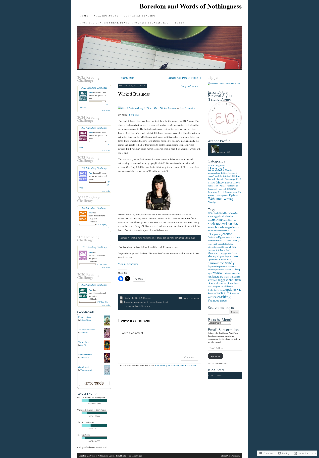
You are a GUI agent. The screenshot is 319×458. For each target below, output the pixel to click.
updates (230, 289)
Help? (238, 179)
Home (84, 15)
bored (219, 227)
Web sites (215, 198)
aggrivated (220, 216)
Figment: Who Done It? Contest (184, 77)
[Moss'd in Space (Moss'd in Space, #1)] (107, 324)
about (210, 216)
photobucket (219, 269)
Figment (222, 237)
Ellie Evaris (84, 332)
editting (218, 234)
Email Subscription (223, 329)
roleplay (236, 273)
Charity (228, 169)
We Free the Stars (85, 354)
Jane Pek (83, 345)
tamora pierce (225, 283)
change (227, 227)
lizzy (143, 305)
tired (237, 283)
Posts (179, 22)
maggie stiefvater (229, 253)
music (210, 185)
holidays (231, 244)
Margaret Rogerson (225, 256)
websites (235, 293)
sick (238, 276)
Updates (233, 195)
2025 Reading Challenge (94, 87)
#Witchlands (213, 212)
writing (224, 296)
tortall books (227, 286)
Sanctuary (217, 276)
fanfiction (213, 237)
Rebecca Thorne (85, 320)
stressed (212, 280)
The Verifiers (83, 342)
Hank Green (218, 243)
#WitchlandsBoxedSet (228, 212)
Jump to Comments (189, 86)
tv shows (221, 289)
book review (149, 302)
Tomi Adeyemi (214, 286)
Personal (222, 188)
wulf (149, 305)
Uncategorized (221, 195)
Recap (237, 269)
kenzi (137, 305)
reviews (227, 273)
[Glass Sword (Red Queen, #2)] (107, 374)
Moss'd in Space (84, 317)
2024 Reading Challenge (94, 127)
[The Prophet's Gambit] (107, 337)
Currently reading (139, 15)
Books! (138, 298)
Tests (235, 192)
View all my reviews (128, 263)
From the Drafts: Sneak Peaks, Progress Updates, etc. (125, 22)
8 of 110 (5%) (101, 225)
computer (225, 230)
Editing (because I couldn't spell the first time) (222, 174)
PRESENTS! (229, 269)
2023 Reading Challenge (94, 168)
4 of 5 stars (134, 114)
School (221, 192)
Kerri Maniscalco (219, 251)
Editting (236, 175)
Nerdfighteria (232, 185)
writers (213, 296)
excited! (227, 233)
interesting (212, 246)
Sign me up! (215, 356)
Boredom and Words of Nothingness (191, 6)
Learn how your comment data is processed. (175, 365)
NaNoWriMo (219, 185)
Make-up (212, 256)
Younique (212, 202)
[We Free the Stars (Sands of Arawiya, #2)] (107, 362)
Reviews (147, 298)
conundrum (233, 231)
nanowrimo (216, 262)
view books (106, 110)
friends (218, 240)
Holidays (211, 182)
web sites (223, 293)
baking (225, 220)
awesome (138, 302)
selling (233, 276)
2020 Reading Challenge (94, 284)
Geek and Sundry (230, 240)
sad (209, 276)
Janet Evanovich (187, 108)
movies (219, 259)
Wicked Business (134, 94)
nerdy (230, 262)
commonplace (214, 172)
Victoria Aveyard (86, 370)
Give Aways (230, 179)
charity (235, 227)
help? (225, 243)
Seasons (228, 192)
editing (211, 234)
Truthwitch (212, 289)
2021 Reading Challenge (94, 247)
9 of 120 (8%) (102, 264)
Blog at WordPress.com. (230, 455)
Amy (91, 92)
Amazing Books (106, 15)
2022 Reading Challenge (94, 207)
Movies (236, 182)
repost (210, 273)
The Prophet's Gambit (86, 329)
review (217, 272)
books (159, 302)
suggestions (225, 280)
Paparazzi (212, 188)
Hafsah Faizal (84, 357)
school (226, 276)
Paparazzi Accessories (226, 266)
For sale (212, 179)
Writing (228, 198)
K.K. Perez (220, 250)
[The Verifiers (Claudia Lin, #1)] (107, 349)
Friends (220, 179)
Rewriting (212, 192)
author (230, 216)
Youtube (223, 300)
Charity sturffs (126, 77)
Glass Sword (83, 367)
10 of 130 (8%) (102, 302)
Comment (189, 357)
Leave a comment (191, 298)
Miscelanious (224, 182)
